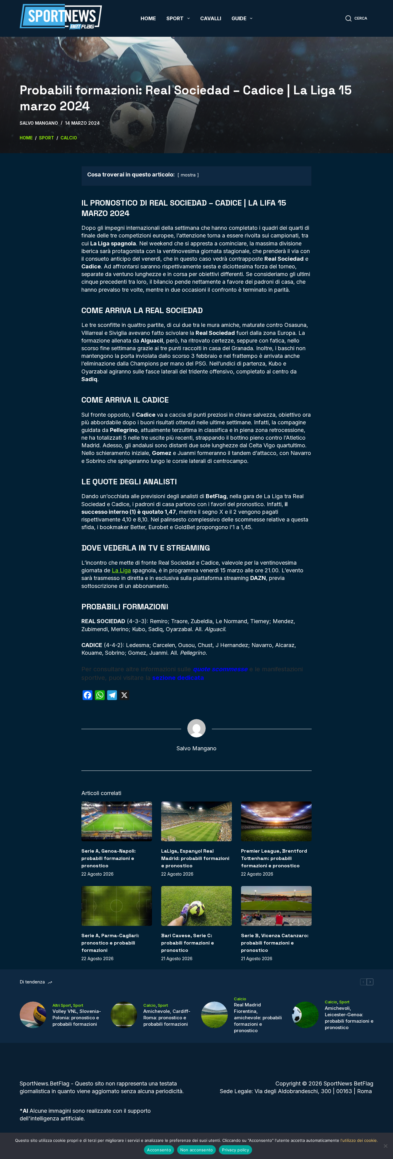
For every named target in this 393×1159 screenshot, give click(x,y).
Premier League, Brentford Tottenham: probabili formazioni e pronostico (274, 858)
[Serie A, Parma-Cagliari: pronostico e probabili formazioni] (116, 906)
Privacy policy (235, 1149)
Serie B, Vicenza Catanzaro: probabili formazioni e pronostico (275, 942)
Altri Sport (62, 1005)
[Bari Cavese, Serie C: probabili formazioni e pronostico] (196, 906)
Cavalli (210, 18)
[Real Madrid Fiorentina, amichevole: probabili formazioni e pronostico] (214, 1015)
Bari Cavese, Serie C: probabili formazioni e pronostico (187, 942)
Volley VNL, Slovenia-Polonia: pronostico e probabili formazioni (77, 1017)
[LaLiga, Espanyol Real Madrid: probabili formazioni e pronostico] (196, 821)
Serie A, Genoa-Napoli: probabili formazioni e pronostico (108, 858)
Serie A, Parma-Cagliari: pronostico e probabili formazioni (110, 942)
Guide (239, 18)
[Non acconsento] (385, 1146)
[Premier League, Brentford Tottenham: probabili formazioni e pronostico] (276, 821)
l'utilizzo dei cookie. (359, 1140)
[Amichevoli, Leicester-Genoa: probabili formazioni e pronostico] (305, 1015)
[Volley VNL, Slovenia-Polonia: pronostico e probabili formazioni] (33, 1015)
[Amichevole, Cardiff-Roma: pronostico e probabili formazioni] (124, 1015)
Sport (175, 18)
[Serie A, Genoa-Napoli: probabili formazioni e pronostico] (116, 821)
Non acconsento (196, 1149)
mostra (188, 174)
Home (148, 18)
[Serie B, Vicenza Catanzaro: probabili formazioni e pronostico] (276, 906)
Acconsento (159, 1149)
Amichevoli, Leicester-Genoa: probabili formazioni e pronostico (349, 1017)
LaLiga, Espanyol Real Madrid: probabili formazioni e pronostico (195, 858)
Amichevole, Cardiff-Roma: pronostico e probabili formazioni (166, 1017)
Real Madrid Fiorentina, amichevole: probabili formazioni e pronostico (258, 1017)
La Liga (121, 570)
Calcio (149, 1005)
